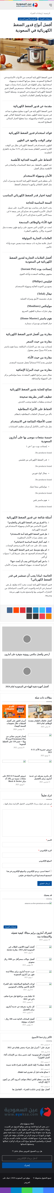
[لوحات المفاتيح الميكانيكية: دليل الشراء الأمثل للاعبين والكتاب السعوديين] (44, 987)
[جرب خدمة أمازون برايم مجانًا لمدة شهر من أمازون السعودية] (44, 975)
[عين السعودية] (27, 5)
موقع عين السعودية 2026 (20, 1178)
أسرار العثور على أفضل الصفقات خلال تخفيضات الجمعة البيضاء (16, 723)
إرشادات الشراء (36, 13)
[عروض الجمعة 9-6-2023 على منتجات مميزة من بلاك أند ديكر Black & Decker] (14, 766)
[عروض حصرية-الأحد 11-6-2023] (40, 740)
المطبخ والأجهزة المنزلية (27, 19)
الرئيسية (47, 13)
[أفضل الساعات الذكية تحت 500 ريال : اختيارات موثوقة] (44, 1023)
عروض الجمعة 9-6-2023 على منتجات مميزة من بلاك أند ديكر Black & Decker (14, 778)
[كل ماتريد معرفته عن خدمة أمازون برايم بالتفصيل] (40, 766)
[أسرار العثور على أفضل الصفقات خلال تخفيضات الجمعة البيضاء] (14, 711)
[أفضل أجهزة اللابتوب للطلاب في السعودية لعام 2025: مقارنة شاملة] (44, 950)
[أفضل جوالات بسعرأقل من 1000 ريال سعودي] (44, 963)
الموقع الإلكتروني (45, 861)
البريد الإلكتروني (45, 850)
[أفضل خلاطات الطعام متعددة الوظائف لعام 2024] (40, 711)
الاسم (49, 840)
